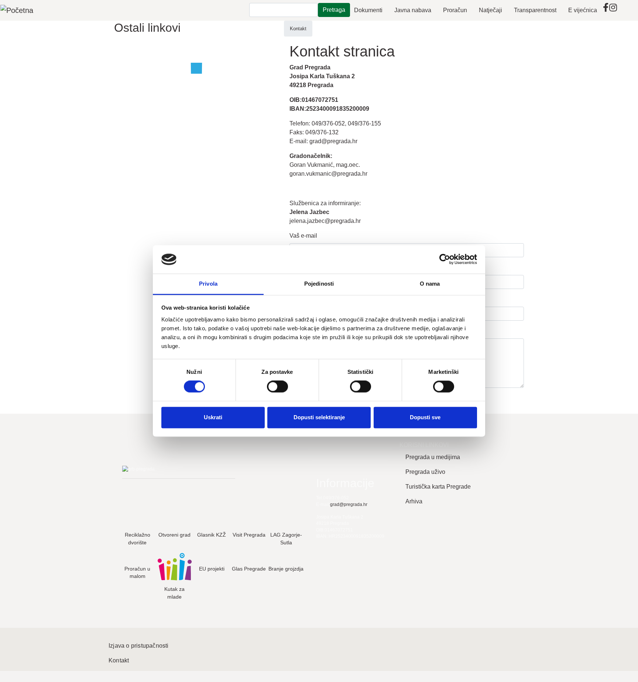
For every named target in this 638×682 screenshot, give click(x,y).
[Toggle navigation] (621, 10)
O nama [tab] (430, 283)
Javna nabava (412, 10)
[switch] (277, 387)
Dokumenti (368, 10)
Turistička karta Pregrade (438, 486)
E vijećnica (582, 10)
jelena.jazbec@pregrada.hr (325, 221)
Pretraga (334, 10)
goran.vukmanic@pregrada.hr (328, 173)
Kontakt (298, 28)
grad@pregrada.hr (333, 141)
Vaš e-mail (303, 235)
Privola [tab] (208, 283)
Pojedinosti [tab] (319, 283)
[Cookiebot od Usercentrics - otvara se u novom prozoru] (444, 259)
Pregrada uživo (425, 472)
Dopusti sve (425, 417)
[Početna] (16, 10)
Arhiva (413, 501)
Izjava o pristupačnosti (139, 646)
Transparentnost (535, 10)
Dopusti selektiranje (319, 417)
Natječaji (490, 10)
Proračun (455, 10)
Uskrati (213, 417)
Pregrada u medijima (432, 457)
